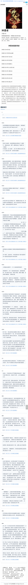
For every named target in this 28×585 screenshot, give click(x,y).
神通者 (5, 30)
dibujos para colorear (15, 573)
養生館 (10, 567)
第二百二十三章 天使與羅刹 (11, 353)
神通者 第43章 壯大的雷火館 (8, 67)
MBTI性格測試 (9, 578)
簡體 (24, 2)
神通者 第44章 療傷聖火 (7, 63)
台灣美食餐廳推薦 (9, 569)
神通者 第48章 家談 (6, 49)
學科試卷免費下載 (14, 575)
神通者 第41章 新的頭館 (7, 74)
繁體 (26, 2)
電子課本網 (11, 572)
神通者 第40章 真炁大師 (7, 78)
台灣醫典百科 (17, 578)
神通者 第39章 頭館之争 (7, 81)
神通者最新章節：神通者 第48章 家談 (11, 35)
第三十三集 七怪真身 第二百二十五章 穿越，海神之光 (16, 207)
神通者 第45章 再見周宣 (7, 60)
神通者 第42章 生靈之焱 (7, 71)
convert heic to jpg (9, 570)
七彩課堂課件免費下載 (10, 576)
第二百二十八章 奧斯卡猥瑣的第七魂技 (13, 135)
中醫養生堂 (5, 567)
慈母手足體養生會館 (18, 570)
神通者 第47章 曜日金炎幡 (7, 53)
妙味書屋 (9, 1)
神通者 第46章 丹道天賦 (7, 56)
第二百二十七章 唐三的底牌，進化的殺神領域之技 (15, 153)
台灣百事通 (17, 569)
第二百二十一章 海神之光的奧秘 (12, 430)
